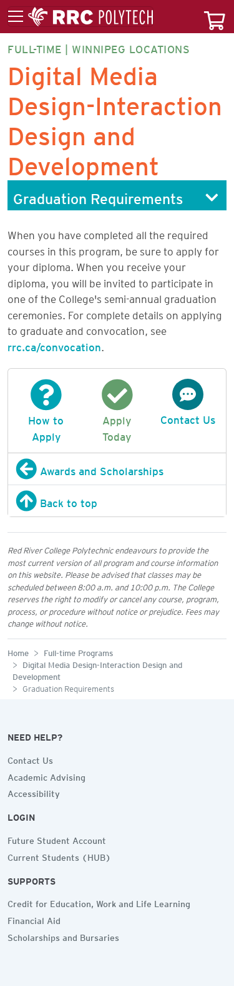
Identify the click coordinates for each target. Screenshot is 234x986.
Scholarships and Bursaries (63, 936)
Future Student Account (56, 839)
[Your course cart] (215, 17)
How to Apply (46, 426)
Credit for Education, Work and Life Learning (98, 902)
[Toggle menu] (80, 17)
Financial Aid (34, 919)
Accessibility (33, 792)
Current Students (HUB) (59, 856)
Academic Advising (46, 776)
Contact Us (30, 759)
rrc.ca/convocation (54, 345)
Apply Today (116, 426)
